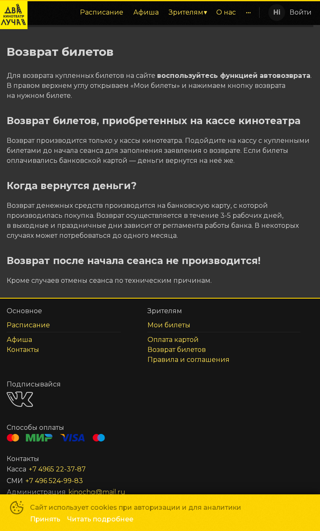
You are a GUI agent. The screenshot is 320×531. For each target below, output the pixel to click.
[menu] (143, 12)
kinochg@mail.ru (96, 492)
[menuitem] (101, 12)
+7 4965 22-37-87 (57, 469)
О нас (226, 12)
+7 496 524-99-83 (54, 481)
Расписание (101, 12)
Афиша (146, 12)
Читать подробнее (100, 519)
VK (20, 399)
